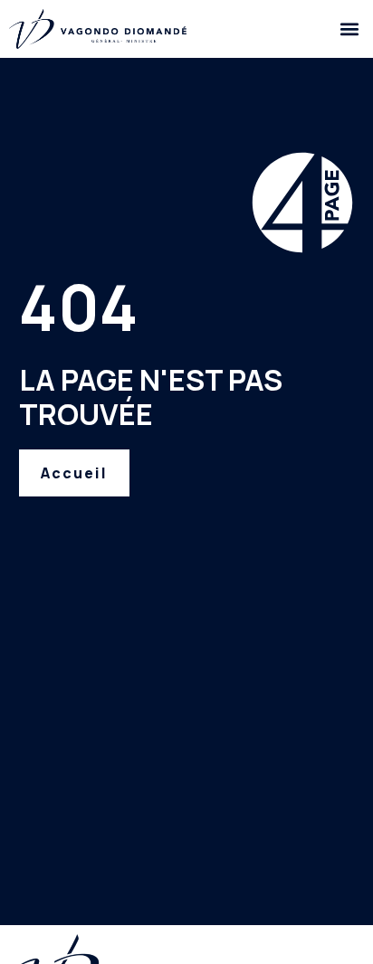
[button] (349, 28)
